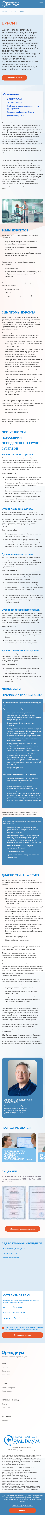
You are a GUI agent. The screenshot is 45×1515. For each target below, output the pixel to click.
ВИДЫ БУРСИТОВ (14, 99)
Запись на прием (8, 1388)
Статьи (4, 1404)
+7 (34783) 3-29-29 (10, 1253)
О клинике (6, 1371)
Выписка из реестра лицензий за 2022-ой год (16, 1471)
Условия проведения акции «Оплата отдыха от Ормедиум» (20, 1489)
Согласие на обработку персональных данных (16, 1480)
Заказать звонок (14, 78)
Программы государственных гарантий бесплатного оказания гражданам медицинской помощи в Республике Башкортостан (21, 1486)
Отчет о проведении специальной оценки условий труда (19, 1472)
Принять (22, 1510)
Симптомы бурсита (14, 103)
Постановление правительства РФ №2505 (16, 1477)
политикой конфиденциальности (28, 1329)
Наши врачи (7, 1391)
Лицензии (6, 1421)
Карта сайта (6, 1407)
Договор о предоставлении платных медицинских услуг (19, 1478)
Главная (5, 1368)
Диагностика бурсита (15, 115)
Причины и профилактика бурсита (20, 112)
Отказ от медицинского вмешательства (14, 1484)
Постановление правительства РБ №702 (14, 1475)
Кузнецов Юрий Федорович (18, 1100)
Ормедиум (13, 1352)
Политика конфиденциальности (12, 1474)
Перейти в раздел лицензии (22, 1229)
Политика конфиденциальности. (22, 1447)
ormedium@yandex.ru (11, 1257)
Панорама (6, 1374)
